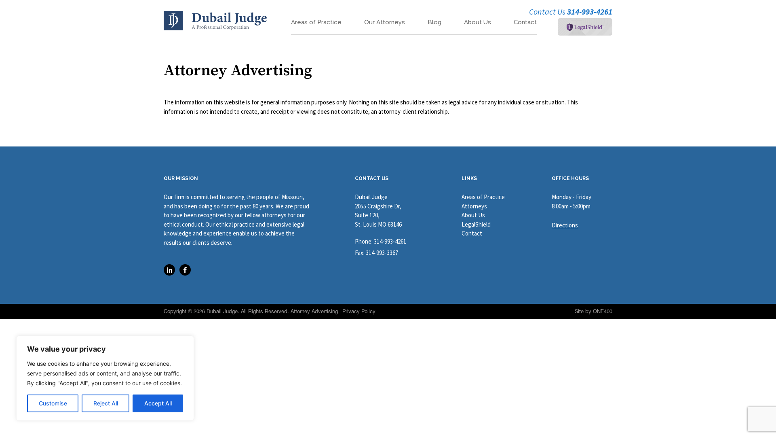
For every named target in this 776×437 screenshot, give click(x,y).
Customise (53, 403)
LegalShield (476, 224)
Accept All (158, 403)
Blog (434, 22)
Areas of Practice (316, 22)
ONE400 (602, 311)
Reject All (105, 403)
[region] (105, 378)
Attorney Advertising (314, 311)
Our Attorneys (384, 22)
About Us (477, 22)
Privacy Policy (358, 311)
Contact (525, 22)
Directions (565, 225)
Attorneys (474, 206)
